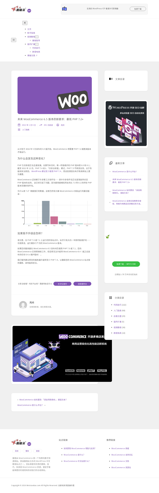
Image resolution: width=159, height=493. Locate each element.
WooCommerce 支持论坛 (122, 454)
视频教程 (117, 327)
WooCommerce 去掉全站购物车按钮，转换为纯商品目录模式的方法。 (127, 202)
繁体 (27, 451)
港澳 (37, 451)
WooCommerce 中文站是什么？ (77, 461)
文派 (69, 485)
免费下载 (137, 9)
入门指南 (25, 129)
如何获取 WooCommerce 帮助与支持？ (80, 448)
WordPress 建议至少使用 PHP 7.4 (46, 171)
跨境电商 (117, 332)
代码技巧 (117, 304)
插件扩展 (117, 321)
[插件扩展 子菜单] (37, 44)
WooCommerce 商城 (120, 448)
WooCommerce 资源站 (121, 467)
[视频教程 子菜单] (37, 37)
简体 (16, 451)
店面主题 (117, 316)
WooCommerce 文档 (120, 461)
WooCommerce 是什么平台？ (30, 405)
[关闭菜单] (24, 23)
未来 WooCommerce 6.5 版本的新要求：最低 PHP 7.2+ (126, 181)
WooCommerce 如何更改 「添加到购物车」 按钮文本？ (43, 399)
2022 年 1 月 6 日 (29, 125)
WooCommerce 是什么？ (74, 454)
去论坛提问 (62, 283)
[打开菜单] (13, 40)
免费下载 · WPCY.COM (126, 264)
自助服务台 (82, 283)
